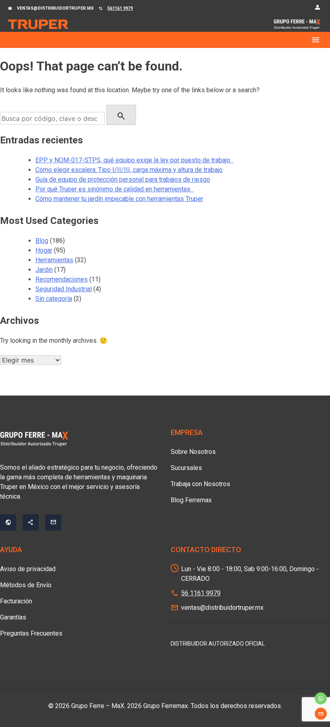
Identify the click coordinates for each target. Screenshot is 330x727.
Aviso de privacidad (28, 569)
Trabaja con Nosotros (200, 484)
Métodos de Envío (26, 585)
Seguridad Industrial (63, 289)
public (8, 522)
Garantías (13, 617)
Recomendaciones (61, 279)
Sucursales (186, 468)
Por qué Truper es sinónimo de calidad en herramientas (114, 189)
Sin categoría (53, 298)
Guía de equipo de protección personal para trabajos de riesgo (122, 179)
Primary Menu (165, 40)
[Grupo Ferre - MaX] (38, 24)
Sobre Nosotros (193, 452)
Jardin (44, 269)
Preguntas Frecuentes (31, 633)
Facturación (16, 601)
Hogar (43, 250)
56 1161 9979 (201, 593)
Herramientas (54, 260)
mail (321, 713)
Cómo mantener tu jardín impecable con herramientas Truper (119, 199)
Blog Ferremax (191, 500)
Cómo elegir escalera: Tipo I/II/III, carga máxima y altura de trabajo (129, 170)
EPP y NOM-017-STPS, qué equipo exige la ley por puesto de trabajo (134, 160)
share (30, 522)
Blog (41, 240)
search (121, 116)
